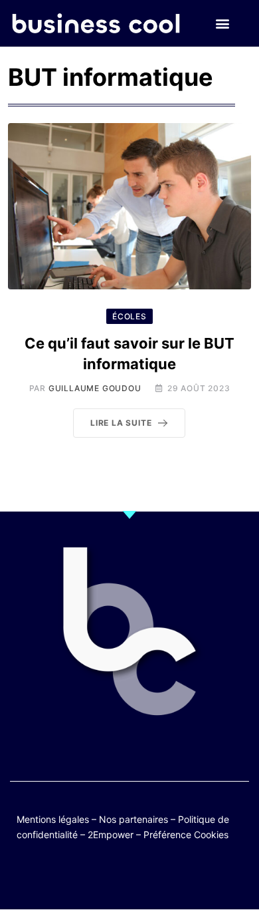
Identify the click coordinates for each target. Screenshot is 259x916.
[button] (222, 24)
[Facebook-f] (91, 878)
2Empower (110, 834)
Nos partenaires (133, 819)
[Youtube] (117, 878)
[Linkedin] (194, 878)
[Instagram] (168, 878)
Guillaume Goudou (94, 388)
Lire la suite (120, 423)
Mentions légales (53, 819)
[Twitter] (65, 878)
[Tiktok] (142, 878)
